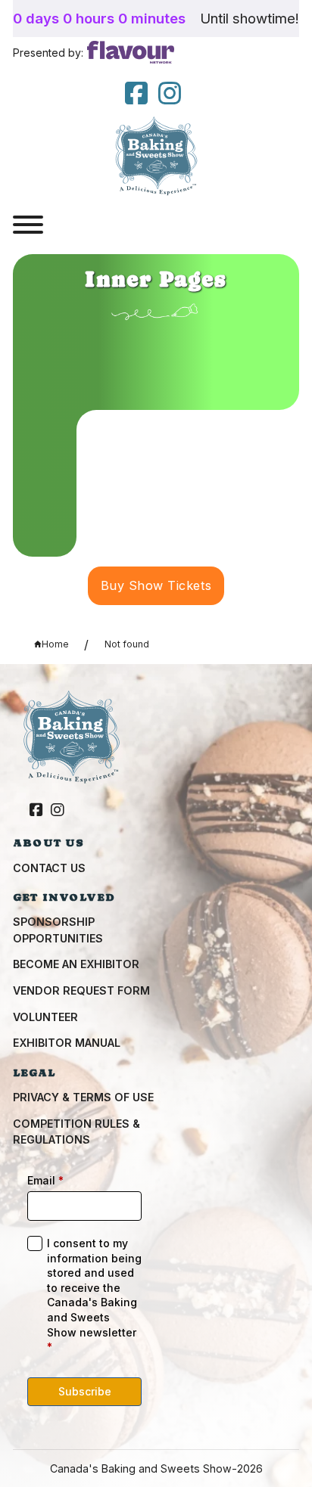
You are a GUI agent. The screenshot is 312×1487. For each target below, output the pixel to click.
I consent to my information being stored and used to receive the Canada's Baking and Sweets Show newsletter (94, 1295)
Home (55, 644)
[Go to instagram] (169, 93)
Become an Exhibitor (76, 964)
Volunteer (45, 1016)
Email (45, 1180)
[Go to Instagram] (57, 811)
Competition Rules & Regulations (76, 1131)
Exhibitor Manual (66, 1042)
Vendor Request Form (81, 990)
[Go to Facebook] (36, 811)
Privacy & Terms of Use (83, 1097)
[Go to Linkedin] (136, 93)
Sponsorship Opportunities (58, 929)
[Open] (28, 225)
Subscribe (84, 1391)
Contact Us (49, 867)
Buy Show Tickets (156, 585)
